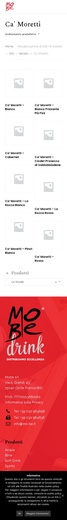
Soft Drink (13, 461)
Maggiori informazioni (37, 513)
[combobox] (23, 34)
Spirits (10, 466)
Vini (11, 53)
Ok (19, 513)
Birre (9, 455)
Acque (10, 450)
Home (9, 46)
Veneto (23, 53)
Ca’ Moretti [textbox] (32, 282)
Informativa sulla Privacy (24, 402)
